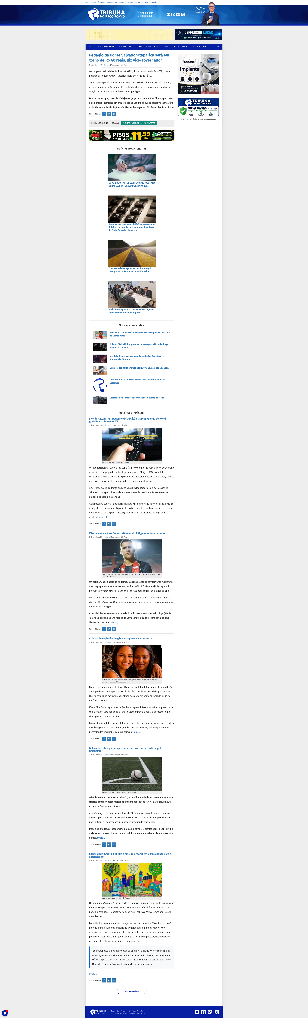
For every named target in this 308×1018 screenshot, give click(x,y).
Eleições (107, 425)
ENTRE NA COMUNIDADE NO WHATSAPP (139, 123)
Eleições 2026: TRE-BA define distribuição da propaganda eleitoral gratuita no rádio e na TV (127, 420)
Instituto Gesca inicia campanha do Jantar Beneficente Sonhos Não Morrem (137, 358)
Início (113, 1011)
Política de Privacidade (133, 2)
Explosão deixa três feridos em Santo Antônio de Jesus (137, 397)
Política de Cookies (151, 2)
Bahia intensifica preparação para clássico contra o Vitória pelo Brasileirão (125, 750)
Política (139, 47)
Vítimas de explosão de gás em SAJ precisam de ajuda (120, 638)
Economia (157, 47)
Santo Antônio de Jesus (105, 47)
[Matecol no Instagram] (131, 135)
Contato (121, 2)
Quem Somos (90, 2)
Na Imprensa (112, 2)
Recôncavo (122, 47)
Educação (108, 860)
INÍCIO (91, 47)
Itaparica (107, 65)
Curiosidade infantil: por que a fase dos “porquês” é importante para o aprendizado (130, 855)
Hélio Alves (101, 2)
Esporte (185, 47)
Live (204, 47)
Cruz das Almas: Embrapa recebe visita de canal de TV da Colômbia (137, 381)
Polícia (148, 47)
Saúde (167, 47)
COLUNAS (195, 47)
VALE (130, 47)
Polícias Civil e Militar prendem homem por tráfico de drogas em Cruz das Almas (139, 346)
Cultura (176, 47)
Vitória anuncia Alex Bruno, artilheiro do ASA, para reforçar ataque (127, 533)
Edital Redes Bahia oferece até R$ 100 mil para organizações (139, 368)
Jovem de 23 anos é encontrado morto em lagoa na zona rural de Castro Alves (140, 334)
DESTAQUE (108, 642)
